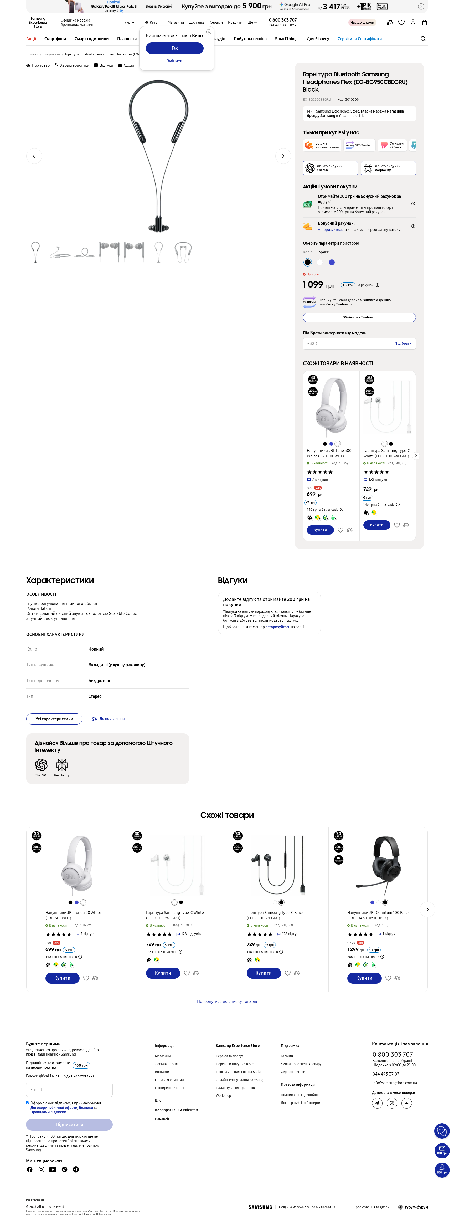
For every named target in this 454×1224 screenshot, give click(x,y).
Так (175, 48)
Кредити (235, 22)
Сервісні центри (293, 1072)
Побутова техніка (250, 38)
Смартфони (55, 38)
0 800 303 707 (393, 1054)
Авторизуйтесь (330, 229)
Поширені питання (169, 1088)
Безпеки (86, 1107)
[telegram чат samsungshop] (76, 1169)
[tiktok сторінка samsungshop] (64, 1169)
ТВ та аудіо (215, 38)
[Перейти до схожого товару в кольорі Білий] (337, 444)
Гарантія (287, 1056)
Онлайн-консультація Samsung (239, 1080)
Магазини (176, 22)
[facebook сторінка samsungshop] (406, 1103)
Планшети (127, 38)
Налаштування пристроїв (235, 1088)
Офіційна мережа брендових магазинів (78, 22)
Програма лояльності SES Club (239, 1072)
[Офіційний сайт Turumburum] (413, 1207)
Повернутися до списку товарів (227, 1001)
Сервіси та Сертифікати (360, 38)
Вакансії (162, 1119)
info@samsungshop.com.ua (395, 1083)
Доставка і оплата (169, 1064)
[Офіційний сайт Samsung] (260, 1207)
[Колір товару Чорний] (308, 262)
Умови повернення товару (301, 1064)
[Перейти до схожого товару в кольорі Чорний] (325, 444)
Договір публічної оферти (300, 1103)
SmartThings (286, 38)
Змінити (175, 60)
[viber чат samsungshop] (392, 1103)
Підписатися (69, 1124)
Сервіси (216, 22)
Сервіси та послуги (230, 1056)
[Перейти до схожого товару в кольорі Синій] (331, 444)
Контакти (162, 1072)
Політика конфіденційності (301, 1095)
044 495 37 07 (386, 1074)
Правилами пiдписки (48, 1112)
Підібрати (403, 343)
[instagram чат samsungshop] (41, 1169)
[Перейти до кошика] (424, 22)
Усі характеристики (54, 718)
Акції (31, 38)
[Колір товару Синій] (332, 262)
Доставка (197, 22)
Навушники (51, 54)
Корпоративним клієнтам (176, 1110)
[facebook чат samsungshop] (30, 1169)
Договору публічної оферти (53, 1107)
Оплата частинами (169, 1080)
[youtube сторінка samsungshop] (53, 1169)
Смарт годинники (92, 38)
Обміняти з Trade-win (359, 317)
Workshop (223, 1096)
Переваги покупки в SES (235, 1064)
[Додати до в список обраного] (401, 22)
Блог (159, 1100)
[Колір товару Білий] (320, 262)
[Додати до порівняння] (390, 22)
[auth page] (413, 22)
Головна (32, 54)
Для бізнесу (318, 38)
